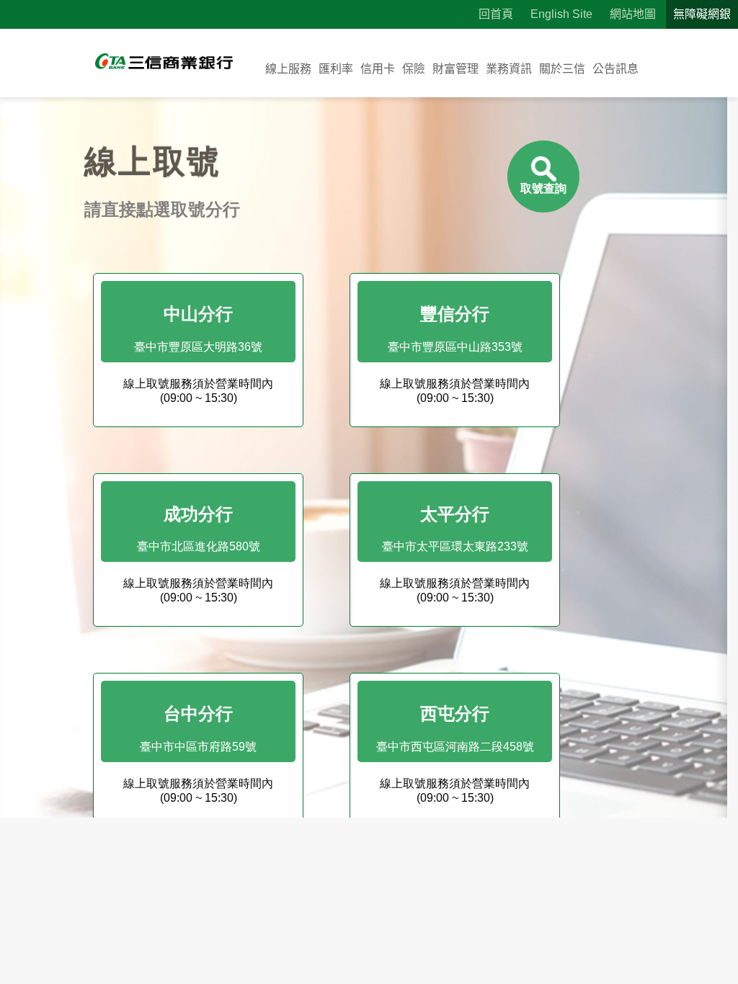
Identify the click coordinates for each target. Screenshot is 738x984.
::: (457, 14)
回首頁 (496, 14)
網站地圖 (633, 14)
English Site (561, 14)
